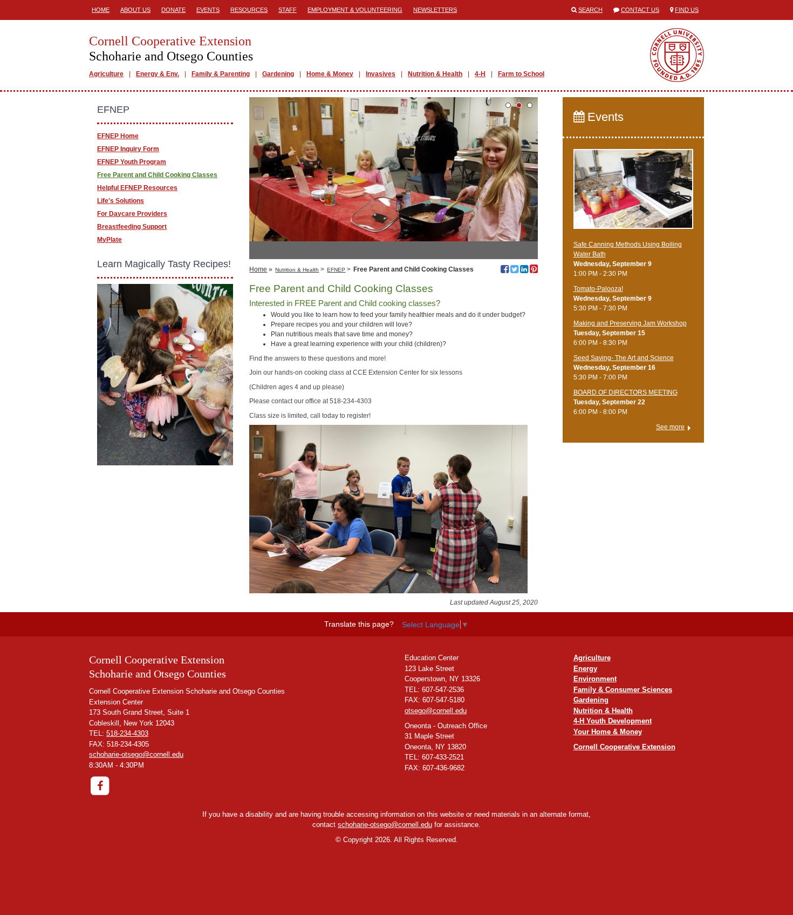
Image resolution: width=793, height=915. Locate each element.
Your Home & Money (607, 732)
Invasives (380, 74)
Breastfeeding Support (132, 227)
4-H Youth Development (612, 721)
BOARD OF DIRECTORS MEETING (625, 392)
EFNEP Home (118, 136)
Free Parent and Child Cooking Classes (157, 175)
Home (101, 9)
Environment (595, 679)
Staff (287, 9)
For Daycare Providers (132, 214)
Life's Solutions (120, 201)
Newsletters (435, 9)
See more (670, 427)
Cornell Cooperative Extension (624, 747)
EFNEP (336, 270)
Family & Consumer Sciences (622, 690)
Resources (249, 9)
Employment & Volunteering (354, 9)
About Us (135, 9)
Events (208, 9)
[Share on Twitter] (514, 270)
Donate (173, 9)
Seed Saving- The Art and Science (623, 358)
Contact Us (640, 9)
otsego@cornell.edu (436, 711)
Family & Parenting (221, 74)
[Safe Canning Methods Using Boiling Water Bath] (633, 194)
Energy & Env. (157, 74)
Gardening (278, 74)
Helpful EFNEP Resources (137, 188)
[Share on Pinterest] (534, 270)
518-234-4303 (127, 733)
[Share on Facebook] (505, 270)
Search (590, 9)
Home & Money (329, 74)
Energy (585, 669)
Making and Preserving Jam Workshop (630, 323)
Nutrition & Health (435, 74)
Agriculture (106, 74)
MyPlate (109, 239)
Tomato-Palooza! (598, 289)
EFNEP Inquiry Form (128, 149)
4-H (480, 74)
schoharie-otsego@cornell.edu (136, 754)
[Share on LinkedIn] (524, 270)
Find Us (687, 9)
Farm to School (521, 74)
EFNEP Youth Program (131, 162)
